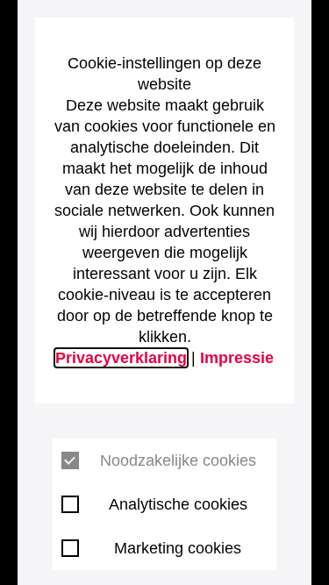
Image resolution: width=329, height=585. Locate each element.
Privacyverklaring (121, 358)
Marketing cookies (177, 548)
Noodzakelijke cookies (178, 460)
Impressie (237, 358)
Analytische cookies (178, 504)
